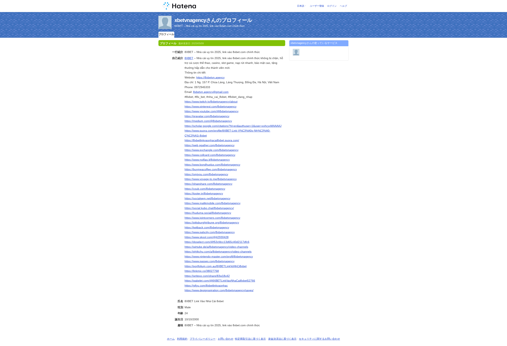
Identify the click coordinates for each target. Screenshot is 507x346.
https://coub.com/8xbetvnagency (205, 188)
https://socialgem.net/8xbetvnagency (207, 198)
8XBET (189, 58)
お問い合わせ (225, 338)
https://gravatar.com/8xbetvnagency (207, 116)
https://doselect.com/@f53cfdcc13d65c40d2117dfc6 (217, 241)
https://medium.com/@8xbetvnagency (208, 121)
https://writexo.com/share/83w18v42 (207, 275)
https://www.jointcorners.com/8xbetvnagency (212, 217)
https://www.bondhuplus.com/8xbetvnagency (212, 164)
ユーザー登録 (317, 6)
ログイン (332, 6)
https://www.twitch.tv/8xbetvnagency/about (211, 101)
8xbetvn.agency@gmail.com (211, 91)
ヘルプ (343, 6)
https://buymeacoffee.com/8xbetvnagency (211, 169)
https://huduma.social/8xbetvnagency (208, 212)
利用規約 (182, 338)
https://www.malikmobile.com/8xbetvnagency (212, 203)
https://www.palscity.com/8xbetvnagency (210, 232)
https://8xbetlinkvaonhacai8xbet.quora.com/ (212, 140)
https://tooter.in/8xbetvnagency (204, 193)
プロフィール (166, 34)
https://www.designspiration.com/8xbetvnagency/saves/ (219, 290)
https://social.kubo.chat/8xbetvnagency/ (209, 208)
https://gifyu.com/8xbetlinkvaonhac (206, 285)
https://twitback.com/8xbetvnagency (207, 227)
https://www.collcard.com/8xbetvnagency (210, 155)
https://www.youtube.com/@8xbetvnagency (211, 111)
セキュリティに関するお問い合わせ (319, 338)
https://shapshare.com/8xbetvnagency (208, 183)
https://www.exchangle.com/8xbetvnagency (211, 150)
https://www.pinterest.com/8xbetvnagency (210, 106)
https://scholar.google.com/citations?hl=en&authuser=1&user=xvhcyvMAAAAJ (233, 125)
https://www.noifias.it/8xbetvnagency (207, 159)
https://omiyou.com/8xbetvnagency (206, 174)
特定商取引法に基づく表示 (250, 338)
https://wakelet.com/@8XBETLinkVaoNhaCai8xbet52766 (220, 280)
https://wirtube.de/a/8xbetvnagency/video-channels (216, 246)
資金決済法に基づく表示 (282, 338)
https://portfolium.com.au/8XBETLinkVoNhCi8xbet (216, 266)
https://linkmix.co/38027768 (202, 270)
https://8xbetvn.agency (210, 77)
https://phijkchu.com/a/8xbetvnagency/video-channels (218, 251)
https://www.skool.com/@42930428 (207, 237)
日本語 (300, 6)
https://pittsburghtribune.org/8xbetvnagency (212, 222)
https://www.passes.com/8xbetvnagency (209, 261)
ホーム (171, 338)
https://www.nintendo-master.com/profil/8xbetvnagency (219, 256)
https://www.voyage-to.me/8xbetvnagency (211, 179)
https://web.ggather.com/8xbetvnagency (209, 145)
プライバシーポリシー (202, 338)
